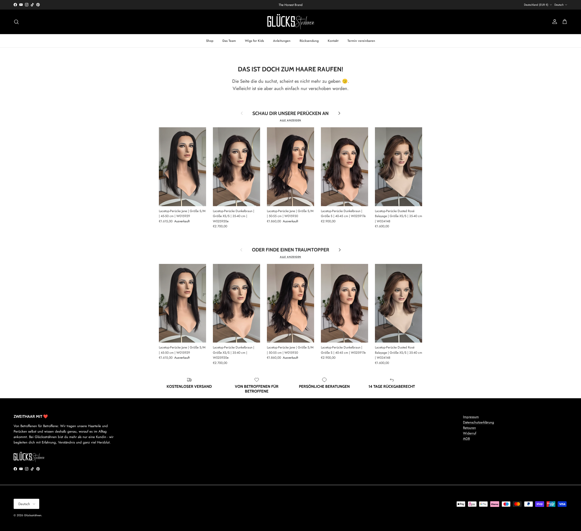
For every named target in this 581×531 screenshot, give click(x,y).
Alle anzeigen (290, 120)
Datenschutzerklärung (478, 422)
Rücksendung (309, 40)
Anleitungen (281, 40)
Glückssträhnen (32, 515)
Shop (209, 40)
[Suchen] (16, 22)
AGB (466, 438)
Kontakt (333, 40)
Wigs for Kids (254, 40)
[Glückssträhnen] (290, 22)
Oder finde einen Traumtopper (290, 250)
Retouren (469, 427)
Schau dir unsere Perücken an (290, 113)
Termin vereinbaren (361, 40)
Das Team (229, 40)
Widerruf (469, 433)
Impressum (471, 416)
